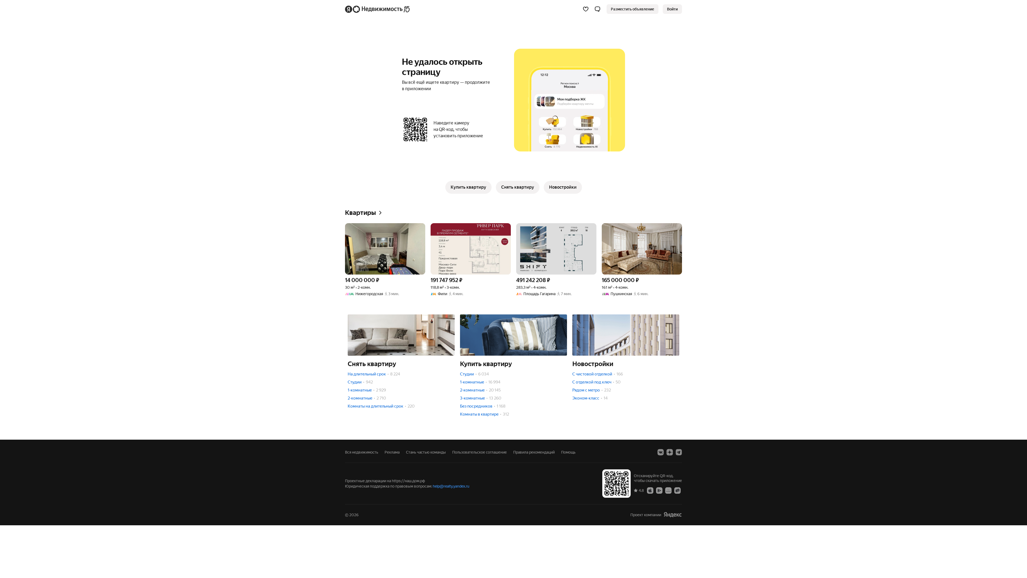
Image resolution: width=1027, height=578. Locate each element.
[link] (672, 9)
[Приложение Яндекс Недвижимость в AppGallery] (668, 490)
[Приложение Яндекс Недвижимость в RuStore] (677, 490)
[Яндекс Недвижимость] (378, 9)
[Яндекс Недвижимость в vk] (660, 452)
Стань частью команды (426, 452)
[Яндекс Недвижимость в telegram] (679, 452)
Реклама (392, 452)
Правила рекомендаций (534, 452)
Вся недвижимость (361, 452)
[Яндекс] (672, 514)
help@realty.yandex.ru (451, 486)
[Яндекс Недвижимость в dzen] (669, 452)
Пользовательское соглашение (479, 452)
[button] (597, 9)
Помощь (568, 452)
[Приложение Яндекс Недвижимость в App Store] (650, 490)
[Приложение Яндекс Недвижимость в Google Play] (659, 490)
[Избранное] (586, 9)
